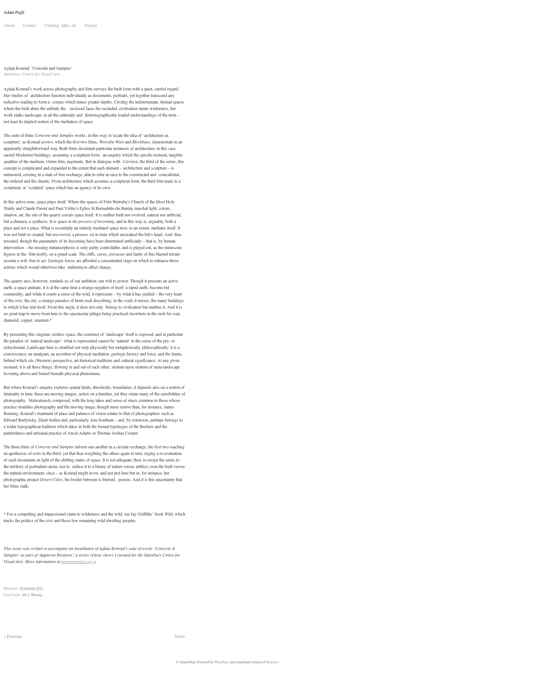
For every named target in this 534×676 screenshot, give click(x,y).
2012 (25, 594)
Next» (180, 636)
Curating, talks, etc (60, 25)
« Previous (13, 636)
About (9, 25)
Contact (29, 25)
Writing (36, 594)
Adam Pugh (14, 12)
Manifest (272, 662)
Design (91, 25)
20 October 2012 (31, 588)
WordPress (221, 662)
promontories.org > (78, 561)
